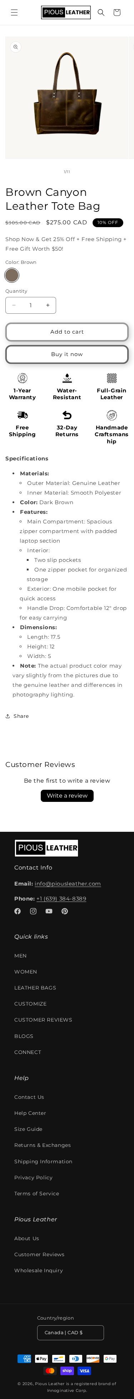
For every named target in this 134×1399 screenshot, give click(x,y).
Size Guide (28, 1129)
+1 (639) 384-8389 (61, 898)
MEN (20, 955)
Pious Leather (50, 1383)
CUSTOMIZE (30, 1004)
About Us (26, 1238)
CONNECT (27, 1052)
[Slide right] (83, 172)
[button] (14, 12)
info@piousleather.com (68, 883)
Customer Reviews (39, 1254)
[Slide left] (51, 172)
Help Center (30, 1113)
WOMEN (25, 972)
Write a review (67, 795)
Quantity (16, 291)
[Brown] (11, 275)
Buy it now (67, 354)
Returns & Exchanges (42, 1145)
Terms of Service (36, 1193)
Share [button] (21, 716)
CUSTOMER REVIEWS (43, 1020)
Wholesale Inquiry (38, 1270)
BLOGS (24, 1036)
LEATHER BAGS (35, 988)
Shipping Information (43, 1161)
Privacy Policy (33, 1177)
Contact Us (29, 1097)
